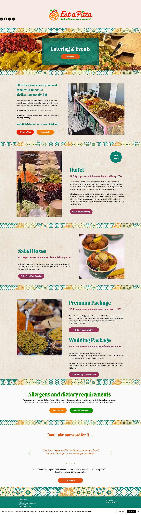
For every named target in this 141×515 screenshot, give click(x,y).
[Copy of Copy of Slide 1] (71, 463)
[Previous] (29, 453)
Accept (131, 511)
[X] (9, 19)
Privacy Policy (87, 511)
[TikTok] (13, 19)
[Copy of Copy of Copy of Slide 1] (74, 463)
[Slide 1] (66, 463)
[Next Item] (120, 109)
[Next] (111, 453)
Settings (121, 511)
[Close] (138, 511)
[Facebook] (5, 19)
